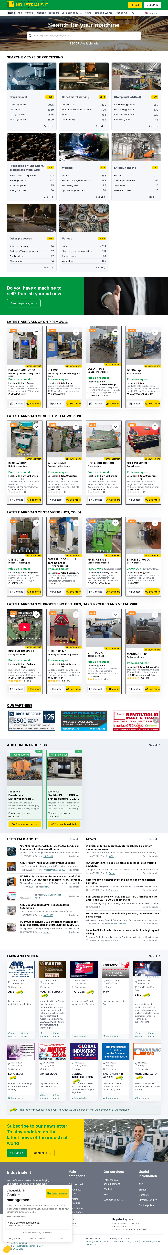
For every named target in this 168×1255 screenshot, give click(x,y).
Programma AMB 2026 (54, 870)
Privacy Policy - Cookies (98, 1241)
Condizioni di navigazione (125, 1241)
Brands (142, 1189)
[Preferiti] (36, 332)
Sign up (18, 1153)
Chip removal (75, 1184)
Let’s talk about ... (72, 12)
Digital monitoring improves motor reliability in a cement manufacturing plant (119, 847)
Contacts (144, 1194)
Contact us (40, 1153)
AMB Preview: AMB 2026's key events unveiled (47, 862)
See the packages (22, 303)
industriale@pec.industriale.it (29, 1246)
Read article (25, 1035)
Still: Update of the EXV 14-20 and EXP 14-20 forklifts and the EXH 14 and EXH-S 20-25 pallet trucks (122, 898)
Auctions (41, 12)
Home (11, 12)
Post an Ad (121, 12)
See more (35, 403)
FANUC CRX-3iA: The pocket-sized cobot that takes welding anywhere (121, 864)
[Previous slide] (12, 345)
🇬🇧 (151, 13)
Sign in (154, 4)
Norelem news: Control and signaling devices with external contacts (120, 881)
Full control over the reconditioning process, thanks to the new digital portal (122, 915)
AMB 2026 (48, 915)
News (88, 12)
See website (12, 1035)
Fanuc (112, 873)
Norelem (113, 890)
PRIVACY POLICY (148, 1200)
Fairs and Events (103, 12)
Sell (137, 4)
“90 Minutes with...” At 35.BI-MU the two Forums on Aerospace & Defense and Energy (49, 847)
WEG (111, 856)
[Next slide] (37, 345)
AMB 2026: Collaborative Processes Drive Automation (44, 906)
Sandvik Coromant (118, 923)
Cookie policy (146, 1205)
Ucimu (46, 887)
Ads (20, 12)
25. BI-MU (48, 856)
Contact (18, 403)
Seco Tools (114, 940)
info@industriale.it (18, 1243)
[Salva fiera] (29, 966)
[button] (16, 361)
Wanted (28, 12)
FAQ (132, 12)
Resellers (53, 12)
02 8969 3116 (16, 1249)
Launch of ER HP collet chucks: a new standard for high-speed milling (122, 932)
